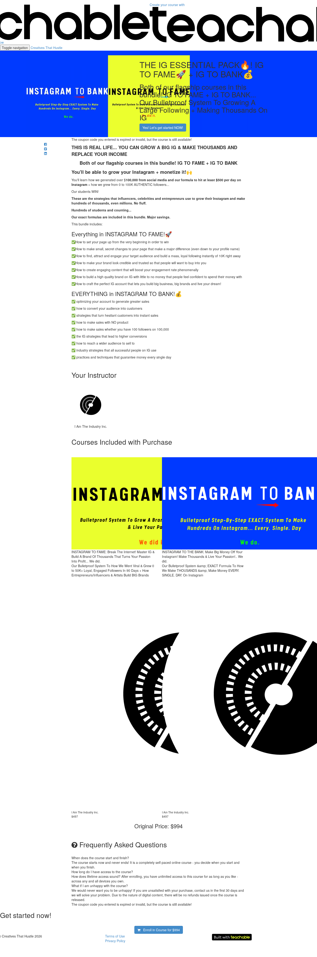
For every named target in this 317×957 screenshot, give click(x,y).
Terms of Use (115, 936)
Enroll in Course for (160, 929)
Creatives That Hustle (46, 47)
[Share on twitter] (45, 148)
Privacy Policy (115, 940)
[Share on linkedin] (45, 153)
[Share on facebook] (45, 144)
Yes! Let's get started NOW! (162, 127)
